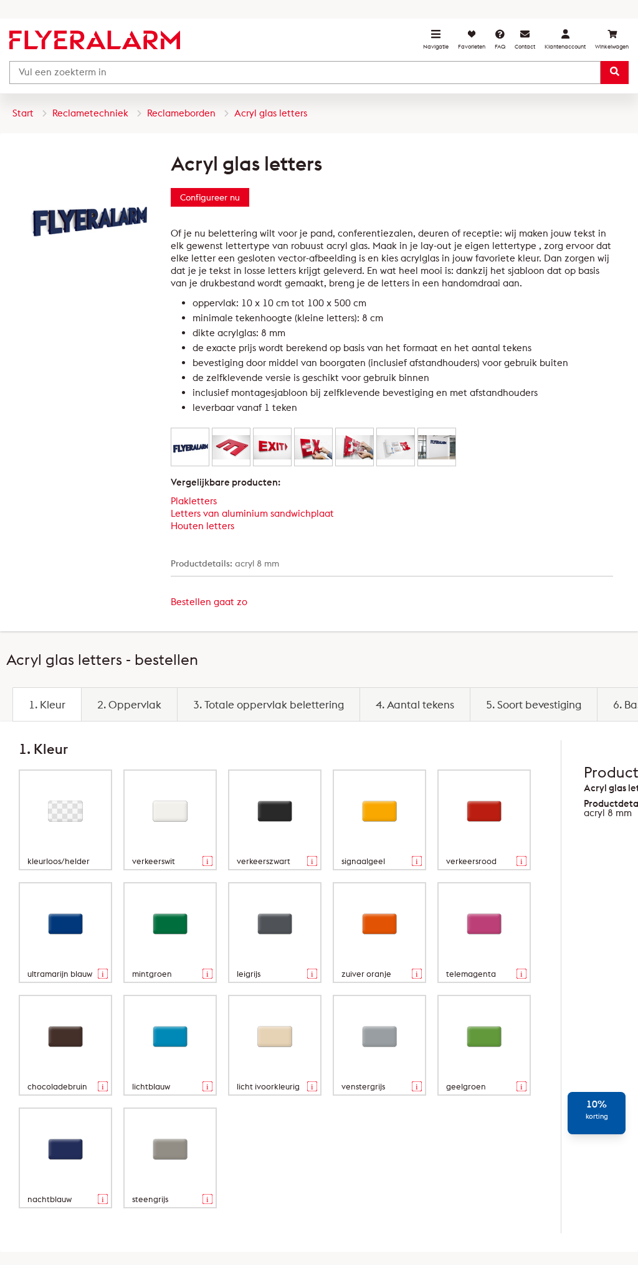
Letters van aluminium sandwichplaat (252, 513)
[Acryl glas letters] (190, 447)
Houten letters (202, 526)
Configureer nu (210, 197)
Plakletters (194, 501)
